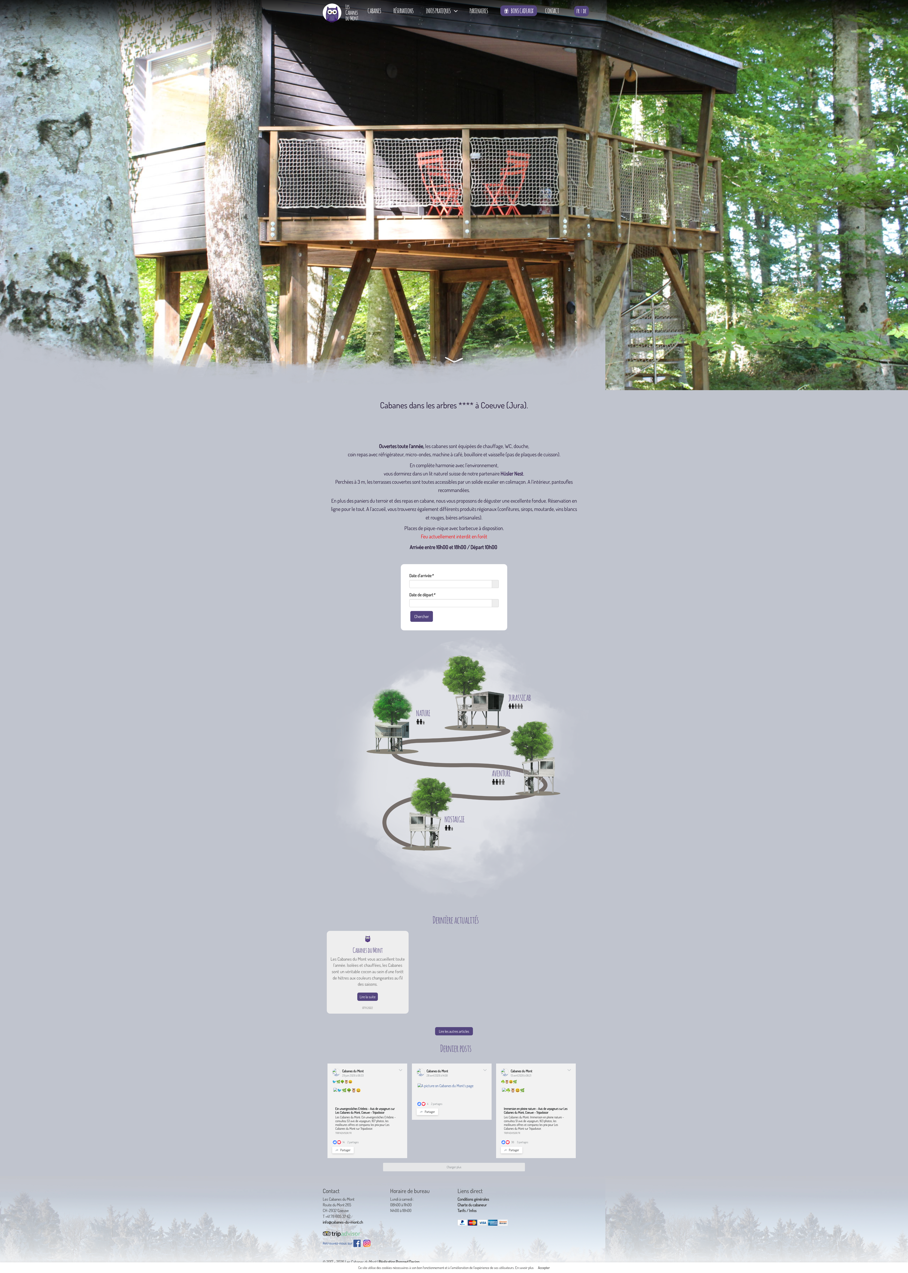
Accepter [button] (544, 1267)
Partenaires (479, 10)
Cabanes (374, 10)
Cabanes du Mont (353, 1071)
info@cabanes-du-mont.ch (343, 1222)
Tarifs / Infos (467, 1210)
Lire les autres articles (454, 1031)
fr (578, 10)
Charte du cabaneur (472, 1204)
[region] (454, 195)
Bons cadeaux (522, 10)
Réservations (403, 10)
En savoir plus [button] (524, 1267)
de (584, 10)
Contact (552, 10)
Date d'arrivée (421, 575)
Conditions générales (473, 1199)
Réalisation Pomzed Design (399, 1261)
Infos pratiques (438, 10)
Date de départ (422, 594)
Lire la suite (367, 996)
